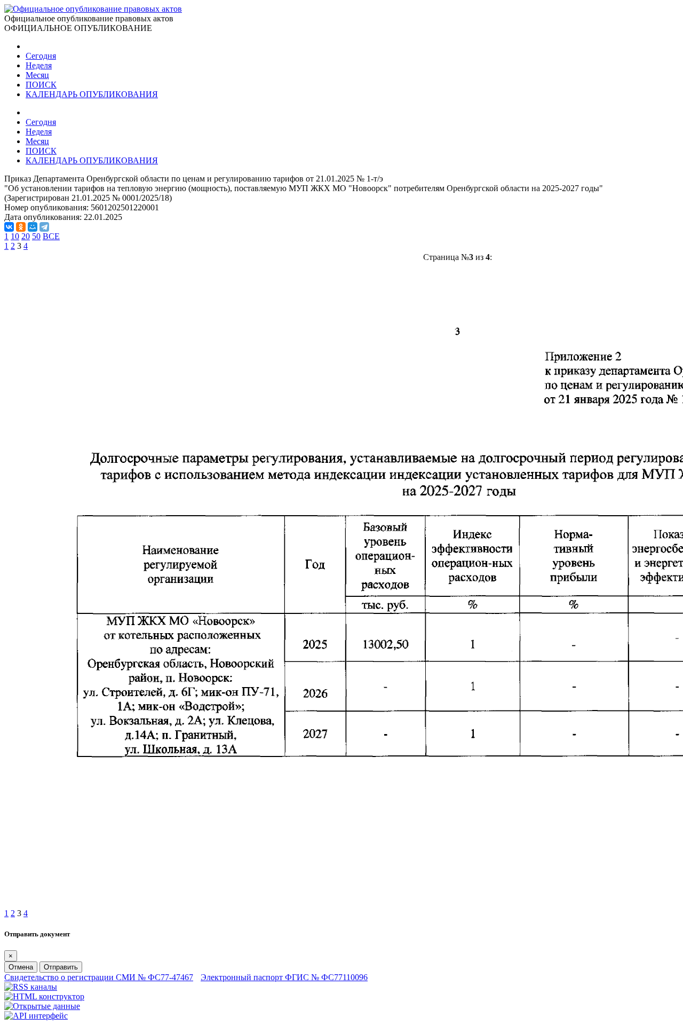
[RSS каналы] (30, 986)
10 (15, 236)
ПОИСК (41, 84)
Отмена (21, 967)
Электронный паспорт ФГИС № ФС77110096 (284, 977)
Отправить (61, 967)
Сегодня (41, 55)
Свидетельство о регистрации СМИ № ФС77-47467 (98, 977)
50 (36, 236)
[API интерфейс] (36, 1015)
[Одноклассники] (21, 227)
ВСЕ (51, 236)
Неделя (39, 65)
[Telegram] (44, 227)
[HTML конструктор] (44, 996)
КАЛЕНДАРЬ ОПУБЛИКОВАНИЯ (92, 94)
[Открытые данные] (42, 1006)
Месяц (37, 75)
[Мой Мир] (32, 227)
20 (25, 236)
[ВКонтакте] (9, 227)
